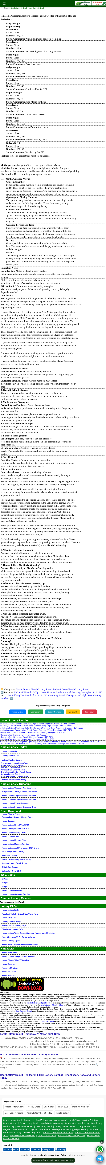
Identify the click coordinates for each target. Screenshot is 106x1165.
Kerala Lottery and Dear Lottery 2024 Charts (20, 848)
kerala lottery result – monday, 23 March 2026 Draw (30, 1034)
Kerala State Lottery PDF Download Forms (20, 945)
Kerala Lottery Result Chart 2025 (15, 825)
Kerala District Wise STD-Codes (15, 960)
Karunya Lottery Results (11, 774)
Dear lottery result (44, 1126)
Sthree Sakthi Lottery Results (13, 765)
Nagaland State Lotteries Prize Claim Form (20, 914)
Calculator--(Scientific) (11, 871)
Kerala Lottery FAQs (10, 910)
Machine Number (80, 1106)
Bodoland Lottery (9, 856)
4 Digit (4, 883)
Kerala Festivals (8, 976)
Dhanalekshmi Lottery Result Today (16, 772)
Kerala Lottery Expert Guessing (15, 803)
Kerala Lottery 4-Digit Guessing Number (19, 799)
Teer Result (89, 712)
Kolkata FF (72, 712)
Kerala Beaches (8, 964)
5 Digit (4, 887)
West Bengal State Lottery (13, 852)
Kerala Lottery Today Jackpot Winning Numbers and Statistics (28, 933)
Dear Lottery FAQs (9, 918)
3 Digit (4, 879)
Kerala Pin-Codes (9, 953)
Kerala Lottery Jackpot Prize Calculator (18, 956)
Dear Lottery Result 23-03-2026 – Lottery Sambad (29, 1054)
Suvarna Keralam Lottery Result (14, 776)
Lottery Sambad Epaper (12, 760)
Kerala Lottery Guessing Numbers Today (19, 788)
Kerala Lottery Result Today (39, 1113)
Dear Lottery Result (14, 1113)
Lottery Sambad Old (10, 756)
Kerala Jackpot (8, 821)
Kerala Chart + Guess (11, 814)
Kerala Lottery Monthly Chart (14, 840)
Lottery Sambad (54, 712)
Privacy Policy (48, 1149)
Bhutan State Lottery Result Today (16, 859)
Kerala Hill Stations (10, 968)
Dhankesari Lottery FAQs (12, 929)
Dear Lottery (36, 712)
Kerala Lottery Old (9, 751)
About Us (7, 1149)
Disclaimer (25, 1149)
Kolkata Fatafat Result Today (14, 780)
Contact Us (36, 1149)
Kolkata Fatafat (48, 1021)
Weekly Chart (34, 1106)
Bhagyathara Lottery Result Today (15, 763)
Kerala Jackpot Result (19, 8)
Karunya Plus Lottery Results (13, 770)
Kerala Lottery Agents (11, 941)
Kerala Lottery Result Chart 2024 (15, 829)
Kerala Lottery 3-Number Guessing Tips (19, 807)
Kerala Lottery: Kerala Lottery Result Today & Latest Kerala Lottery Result (52, 689)
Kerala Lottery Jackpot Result (38, 1003)
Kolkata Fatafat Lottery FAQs (14, 925)
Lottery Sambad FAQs (11, 922)
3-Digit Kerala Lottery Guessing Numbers (19, 792)
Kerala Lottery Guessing (12, 890)
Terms (16, 1149)
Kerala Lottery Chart (10, 836)
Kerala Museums (9, 972)
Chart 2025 (63, 1106)
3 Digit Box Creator (10, 867)
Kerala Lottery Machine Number (15, 844)
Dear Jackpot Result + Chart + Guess (17, 817)
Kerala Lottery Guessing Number (16, 894)
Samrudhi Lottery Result (11, 768)
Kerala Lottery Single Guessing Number (19, 796)
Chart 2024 (49, 1106)
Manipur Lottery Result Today (14, 863)
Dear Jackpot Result (36, 8)
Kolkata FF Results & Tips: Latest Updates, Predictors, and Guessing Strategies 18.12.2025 (58, 692)
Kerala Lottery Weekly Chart (14, 833)
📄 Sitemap (60, 1149)
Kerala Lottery (17, 712)
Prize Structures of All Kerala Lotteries (18, 937)
